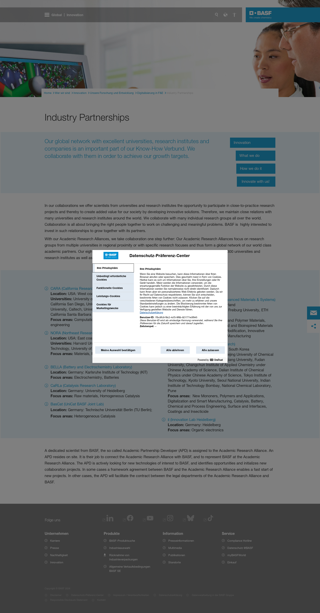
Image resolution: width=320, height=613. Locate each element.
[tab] (113, 268)
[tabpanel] (182, 299)
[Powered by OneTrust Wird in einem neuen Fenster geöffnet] (212, 360)
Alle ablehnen (175, 350)
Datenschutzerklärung (151, 312)
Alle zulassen (210, 350)
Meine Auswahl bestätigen (118, 350)
